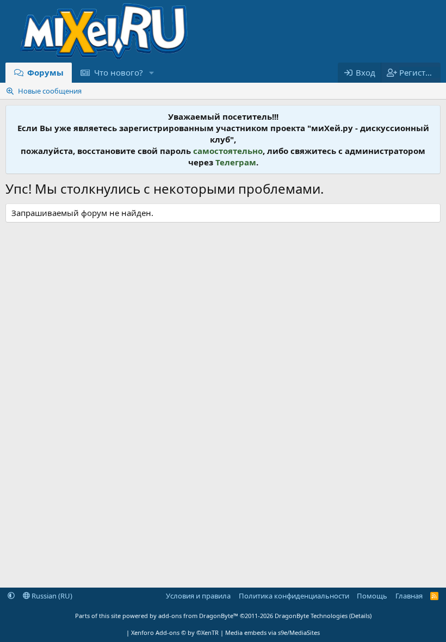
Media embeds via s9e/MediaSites (272, 632)
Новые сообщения (50, 91)
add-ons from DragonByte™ (198, 616)
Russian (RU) (51, 596)
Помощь (372, 596)
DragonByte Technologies (311, 616)
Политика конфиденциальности (294, 596)
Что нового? (118, 72)
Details (360, 616)
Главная (409, 596)
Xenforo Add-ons (175, 632)
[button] (151, 73)
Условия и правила (198, 596)
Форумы (45, 72)
